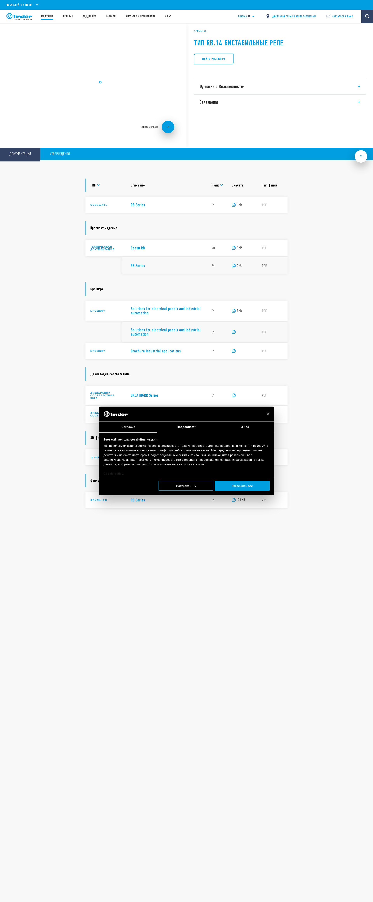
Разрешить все (242, 485)
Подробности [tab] (186, 426)
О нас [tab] (245, 426)
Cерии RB (200, 31)
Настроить (183, 485)
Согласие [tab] (128, 426)
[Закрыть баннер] (268, 414)
